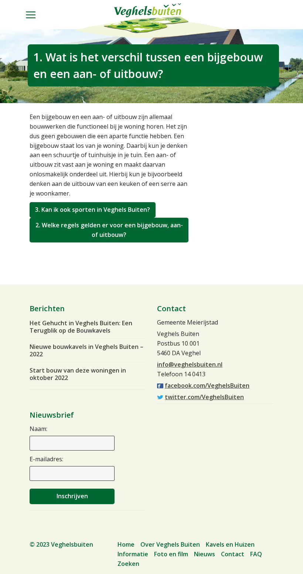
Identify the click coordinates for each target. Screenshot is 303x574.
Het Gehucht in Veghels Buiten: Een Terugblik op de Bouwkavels (81, 326)
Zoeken (128, 564)
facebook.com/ (207, 385)
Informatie (133, 554)
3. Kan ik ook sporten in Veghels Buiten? (92, 210)
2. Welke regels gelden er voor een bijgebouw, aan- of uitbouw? (109, 230)
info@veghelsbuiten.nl (189, 364)
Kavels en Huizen (230, 544)
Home (126, 544)
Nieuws (204, 554)
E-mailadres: (46, 459)
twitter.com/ (204, 397)
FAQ (256, 554)
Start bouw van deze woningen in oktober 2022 (78, 374)
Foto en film (171, 554)
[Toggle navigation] (34, 20)
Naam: (38, 429)
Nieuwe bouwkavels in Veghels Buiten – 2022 (86, 350)
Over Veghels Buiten (170, 544)
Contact (232, 554)
